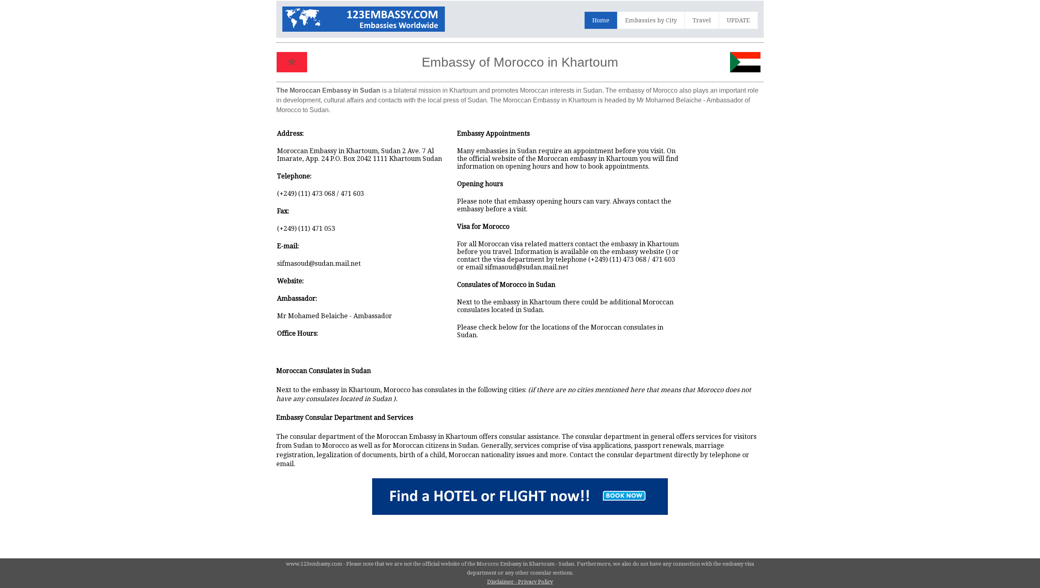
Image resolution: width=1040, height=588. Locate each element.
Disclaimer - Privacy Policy (520, 582)
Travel (702, 20)
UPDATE (738, 20)
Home (600, 20)
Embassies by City (651, 20)
